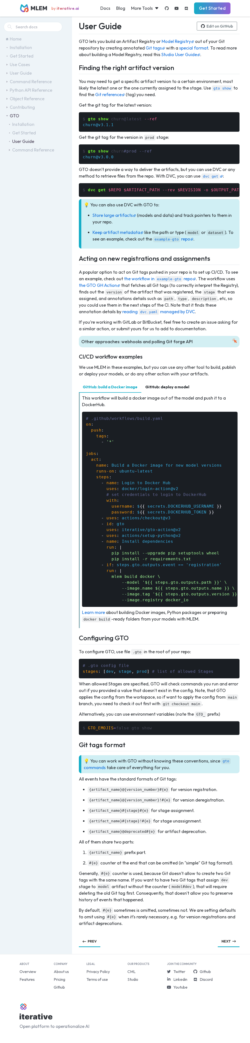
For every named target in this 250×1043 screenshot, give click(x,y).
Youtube (180, 987)
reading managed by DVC (158, 311)
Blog (120, 8)
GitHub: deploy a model (167, 386)
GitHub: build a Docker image (110, 386)
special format (193, 48)
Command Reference (31, 81)
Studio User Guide (179, 54)
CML (131, 971)
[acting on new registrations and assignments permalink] (76, 257)
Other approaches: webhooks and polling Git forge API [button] (137, 341)
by (65, 8)
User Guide (21, 73)
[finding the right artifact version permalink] (76, 67)
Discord (206, 979)
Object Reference (27, 98)
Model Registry (176, 41)
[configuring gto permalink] (76, 637)
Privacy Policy (98, 971)
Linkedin (180, 979)
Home (15, 39)
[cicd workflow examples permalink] (76, 356)
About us (61, 971)
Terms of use (97, 979)
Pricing (59, 979)
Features (27, 979)
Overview (28, 971)
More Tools (142, 8)
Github (59, 987)
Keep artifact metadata (116, 232)
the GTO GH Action (98, 285)
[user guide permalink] (76, 24)
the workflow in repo (158, 278)
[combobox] (33, 27)
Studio (132, 979)
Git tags (154, 48)
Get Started (212, 8)
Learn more (93, 612)
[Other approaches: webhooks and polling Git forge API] (76, 341)
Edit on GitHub (220, 26)
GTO (14, 116)
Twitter (179, 971)
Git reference (108, 94)
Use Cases (20, 64)
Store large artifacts (113, 215)
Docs (105, 8)
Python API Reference (31, 90)
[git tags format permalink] (76, 744)
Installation (21, 47)
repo (172, 239)
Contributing (22, 107)
